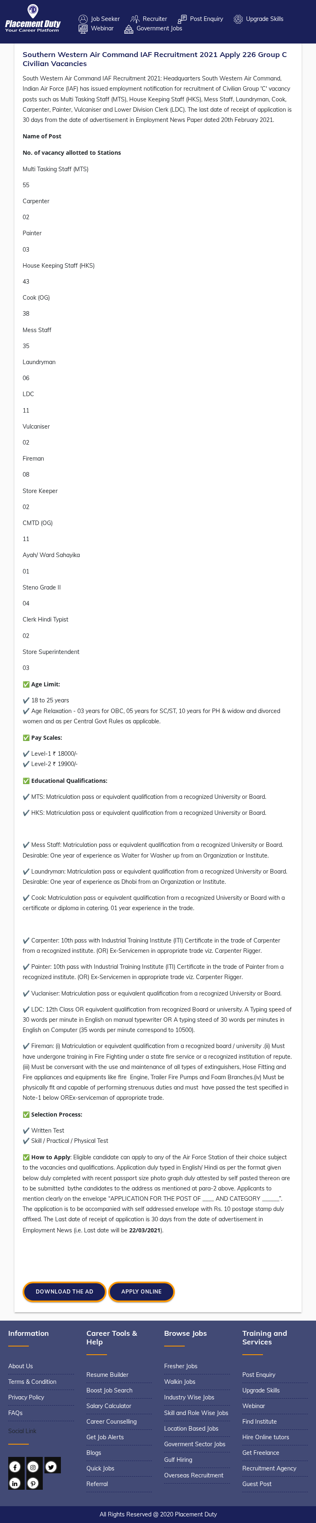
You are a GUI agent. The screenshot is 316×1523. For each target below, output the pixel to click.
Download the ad (64, 1292)
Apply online (141, 1292)
